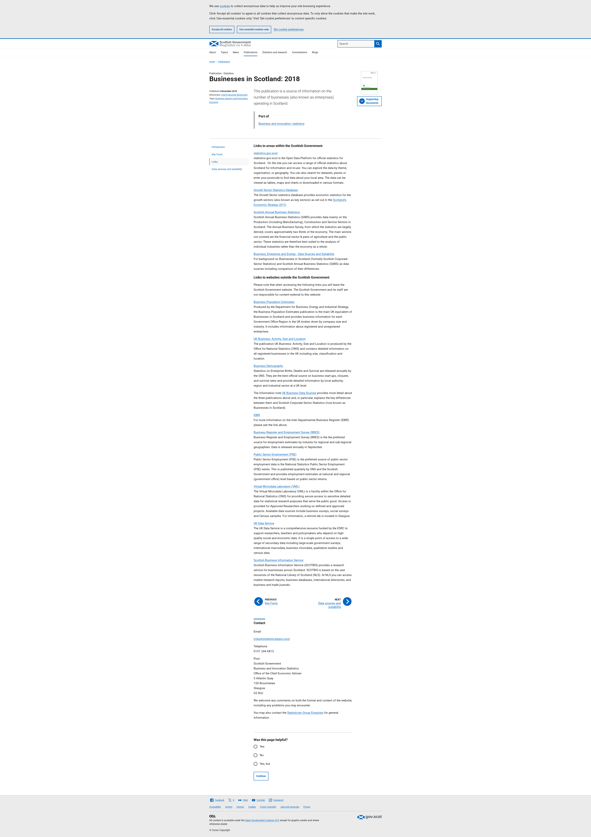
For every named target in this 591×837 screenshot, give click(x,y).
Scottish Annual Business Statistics (277, 212)
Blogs (315, 52)
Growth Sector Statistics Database (276, 190)
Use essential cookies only (254, 29)
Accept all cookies (222, 29)
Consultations (299, 52)
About (212, 52)
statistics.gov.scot (265, 153)
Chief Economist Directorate (234, 95)
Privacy (306, 807)
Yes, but (265, 764)
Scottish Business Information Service (278, 560)
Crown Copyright (268, 807)
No (262, 755)
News (236, 52)
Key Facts (217, 154)
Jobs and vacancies (289, 807)
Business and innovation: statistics (281, 123)
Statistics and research (274, 52)
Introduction (218, 147)
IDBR (257, 415)
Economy (213, 102)
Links (215, 161)
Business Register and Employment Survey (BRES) (287, 432)
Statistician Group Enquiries (305, 712)
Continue (261, 776)
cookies (225, 6)
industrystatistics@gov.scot (272, 639)
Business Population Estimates (274, 302)
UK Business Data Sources (299, 393)
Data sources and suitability (227, 169)
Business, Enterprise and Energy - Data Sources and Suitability (294, 254)
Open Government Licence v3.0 (262, 820)
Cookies (252, 807)
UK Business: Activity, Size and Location (280, 339)
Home (212, 61)
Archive (228, 807)
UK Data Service (264, 523)
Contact (240, 807)
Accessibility (215, 807)
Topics (224, 52)
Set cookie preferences (289, 29)
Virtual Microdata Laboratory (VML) (277, 486)
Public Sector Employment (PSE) (275, 454)
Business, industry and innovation (231, 98)
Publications (250, 52)
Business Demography (268, 366)
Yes (262, 746)
